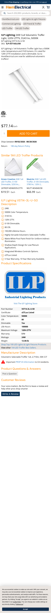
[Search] (5, 13)
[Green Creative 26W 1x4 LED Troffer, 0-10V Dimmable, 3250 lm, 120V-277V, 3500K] (13, 167)
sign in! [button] (44, 2)
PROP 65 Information (25, 362)
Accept (25, 609)
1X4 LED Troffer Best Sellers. (23, 347)
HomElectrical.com (10, 19)
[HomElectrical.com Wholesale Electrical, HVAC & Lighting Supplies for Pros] (18, 7)
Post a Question (9, 373)
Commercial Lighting (11, 23)
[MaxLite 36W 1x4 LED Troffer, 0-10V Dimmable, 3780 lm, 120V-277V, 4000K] (39, 167)
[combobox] (25, 13)
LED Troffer (7, 28)
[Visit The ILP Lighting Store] (25, 284)
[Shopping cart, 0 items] (48, 7)
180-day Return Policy (20, 146)
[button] (3, 7)
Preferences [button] (19, 604)
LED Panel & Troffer (32, 23)
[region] (25, 114)
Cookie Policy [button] (17, 602)
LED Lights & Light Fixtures (33, 19)
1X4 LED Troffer (22, 28)
